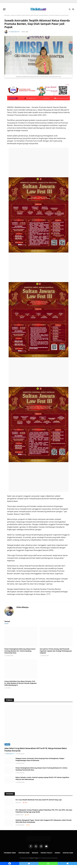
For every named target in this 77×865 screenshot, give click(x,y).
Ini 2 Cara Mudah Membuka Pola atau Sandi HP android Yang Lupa (39, 800)
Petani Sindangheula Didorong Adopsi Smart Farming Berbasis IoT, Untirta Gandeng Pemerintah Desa (19, 651)
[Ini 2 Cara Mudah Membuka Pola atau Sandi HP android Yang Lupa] (9, 802)
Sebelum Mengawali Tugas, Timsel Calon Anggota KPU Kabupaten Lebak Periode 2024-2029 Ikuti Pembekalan (43, 821)
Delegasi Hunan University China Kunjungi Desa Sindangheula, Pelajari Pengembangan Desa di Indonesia (40, 759)
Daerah (7, 744)
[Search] (73, 9)
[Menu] (4, 9)
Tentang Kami (23, 853)
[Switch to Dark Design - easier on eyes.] (69, 9)
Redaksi (35, 853)
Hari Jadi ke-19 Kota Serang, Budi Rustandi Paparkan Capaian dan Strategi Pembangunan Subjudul (56, 651)
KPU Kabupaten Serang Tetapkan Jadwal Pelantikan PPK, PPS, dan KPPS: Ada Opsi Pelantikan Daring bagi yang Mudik (44, 811)
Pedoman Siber (10, 853)
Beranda (6, 15)
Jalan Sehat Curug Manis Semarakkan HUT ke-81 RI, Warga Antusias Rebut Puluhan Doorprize (36, 749)
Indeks (57, 853)
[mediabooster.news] (38, 9)
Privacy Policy (46, 853)
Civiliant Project (33, 858)
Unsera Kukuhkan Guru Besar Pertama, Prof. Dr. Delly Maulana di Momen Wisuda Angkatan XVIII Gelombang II (20, 683)
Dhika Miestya (15, 31)
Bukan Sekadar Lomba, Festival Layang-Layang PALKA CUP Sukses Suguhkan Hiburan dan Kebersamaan (42, 778)
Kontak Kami (68, 853)
